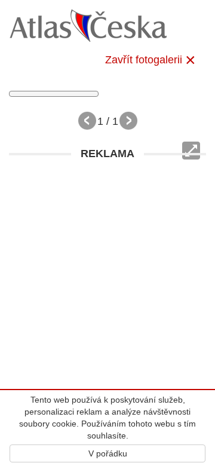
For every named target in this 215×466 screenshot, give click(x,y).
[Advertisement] (107, 273)
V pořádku (107, 453)
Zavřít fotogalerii (143, 60)
